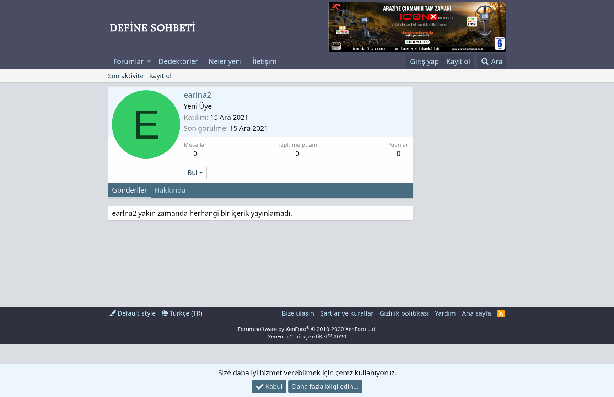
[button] (149, 61)
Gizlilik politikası (404, 313)
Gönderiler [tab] (129, 190)
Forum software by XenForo (307, 328)
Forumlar (128, 61)
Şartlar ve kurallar (346, 313)
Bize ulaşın (298, 313)
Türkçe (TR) (185, 313)
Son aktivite (126, 75)
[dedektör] (417, 27)
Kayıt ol (160, 75)
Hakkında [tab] (169, 190)
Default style (136, 313)
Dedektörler (178, 61)
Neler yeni (225, 61)
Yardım (445, 313)
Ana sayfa (476, 313)
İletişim (264, 61)
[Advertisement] (461, 193)
